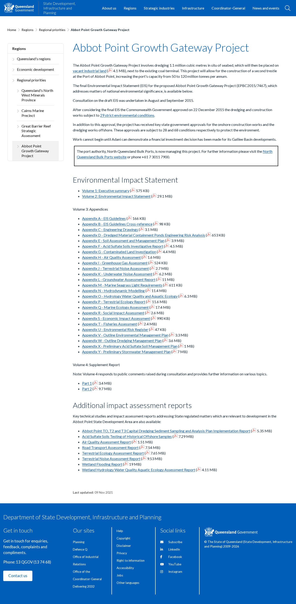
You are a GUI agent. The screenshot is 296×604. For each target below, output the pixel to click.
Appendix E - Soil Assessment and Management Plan (123, 240)
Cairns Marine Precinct (33, 113)
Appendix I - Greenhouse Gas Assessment (115, 263)
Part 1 (87, 383)
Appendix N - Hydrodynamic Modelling (113, 290)
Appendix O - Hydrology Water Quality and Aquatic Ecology (130, 296)
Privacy (122, 553)
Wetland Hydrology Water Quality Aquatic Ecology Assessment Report (138, 469)
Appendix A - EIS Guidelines (104, 218)
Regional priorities (52, 30)
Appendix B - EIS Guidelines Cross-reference (117, 224)
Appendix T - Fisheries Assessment (109, 324)
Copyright (123, 538)
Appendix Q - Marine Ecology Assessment (115, 307)
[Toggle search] (287, 8)
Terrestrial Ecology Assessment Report (113, 453)
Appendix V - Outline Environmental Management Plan (125, 335)
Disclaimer (124, 546)
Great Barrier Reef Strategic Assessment (36, 131)
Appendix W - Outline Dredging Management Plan (122, 340)
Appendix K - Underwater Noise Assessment (117, 274)
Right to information (131, 560)
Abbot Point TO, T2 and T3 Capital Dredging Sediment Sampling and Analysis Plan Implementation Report (166, 431)
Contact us (17, 575)
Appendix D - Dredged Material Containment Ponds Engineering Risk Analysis (143, 235)
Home (11, 30)
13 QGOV (24, 562)
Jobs (120, 575)
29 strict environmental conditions (127, 115)
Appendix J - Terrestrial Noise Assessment (115, 268)
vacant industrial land (89, 70)
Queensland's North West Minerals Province (37, 95)
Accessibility (125, 568)
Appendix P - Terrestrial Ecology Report (113, 301)
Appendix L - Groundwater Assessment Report (118, 279)
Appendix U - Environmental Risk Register (115, 329)
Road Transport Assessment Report (110, 447)
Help (120, 531)
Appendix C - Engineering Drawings (110, 229)
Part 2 (87, 388)
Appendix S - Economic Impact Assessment (116, 318)
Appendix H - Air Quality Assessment (111, 257)
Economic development (35, 69)
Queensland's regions (34, 58)
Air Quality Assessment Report (106, 442)
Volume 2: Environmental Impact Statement (116, 196)
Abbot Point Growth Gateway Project (35, 151)
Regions (28, 30)
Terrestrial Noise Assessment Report (111, 458)
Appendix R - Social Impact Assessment (113, 313)
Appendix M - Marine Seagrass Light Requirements (122, 285)
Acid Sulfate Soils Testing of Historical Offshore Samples (127, 436)
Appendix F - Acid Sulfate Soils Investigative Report (122, 246)
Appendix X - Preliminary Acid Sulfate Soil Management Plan (129, 346)
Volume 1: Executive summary (105, 190)
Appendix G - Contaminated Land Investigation (119, 251)
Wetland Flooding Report (102, 464)
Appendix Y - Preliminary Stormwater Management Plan (126, 351)
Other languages (128, 583)
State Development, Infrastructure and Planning (59, 8)
